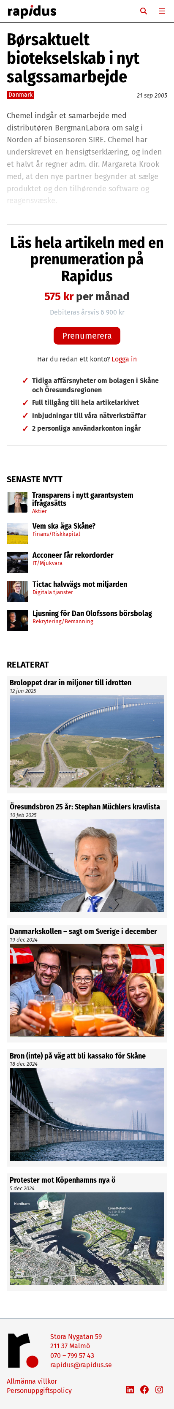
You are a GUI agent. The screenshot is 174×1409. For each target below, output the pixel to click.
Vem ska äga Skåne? (64, 526)
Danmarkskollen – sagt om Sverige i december (83, 932)
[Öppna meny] (162, 11)
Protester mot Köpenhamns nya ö (63, 1180)
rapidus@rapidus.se (81, 1365)
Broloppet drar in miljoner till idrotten (70, 683)
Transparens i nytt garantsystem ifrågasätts (82, 499)
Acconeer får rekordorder (74, 555)
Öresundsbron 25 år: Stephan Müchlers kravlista (85, 807)
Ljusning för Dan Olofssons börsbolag (92, 614)
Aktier (39, 511)
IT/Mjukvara (48, 563)
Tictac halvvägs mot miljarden (80, 585)
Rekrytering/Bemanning (63, 621)
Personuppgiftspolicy (39, 1391)
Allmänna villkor (32, 1381)
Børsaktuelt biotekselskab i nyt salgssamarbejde (73, 58)
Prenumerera (87, 336)
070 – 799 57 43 (72, 1356)
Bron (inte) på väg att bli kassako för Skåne (78, 1056)
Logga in (124, 359)
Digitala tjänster (53, 592)
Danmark (20, 94)
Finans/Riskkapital (56, 534)
